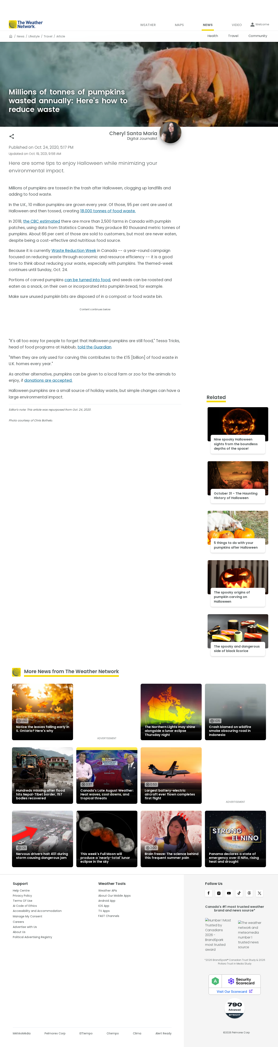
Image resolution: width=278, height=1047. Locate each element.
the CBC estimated (41, 221)
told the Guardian (94, 347)
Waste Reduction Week (73, 250)
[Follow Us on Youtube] (229, 894)
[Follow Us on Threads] (249, 894)
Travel (48, 36)
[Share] (12, 136)
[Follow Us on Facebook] (209, 894)
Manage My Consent (27, 916)
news (20, 36)
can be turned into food (87, 280)
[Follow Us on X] (259, 894)
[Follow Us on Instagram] (219, 894)
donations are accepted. (48, 380)
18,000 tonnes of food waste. (108, 211)
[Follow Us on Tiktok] (239, 894)
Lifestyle (34, 36)
